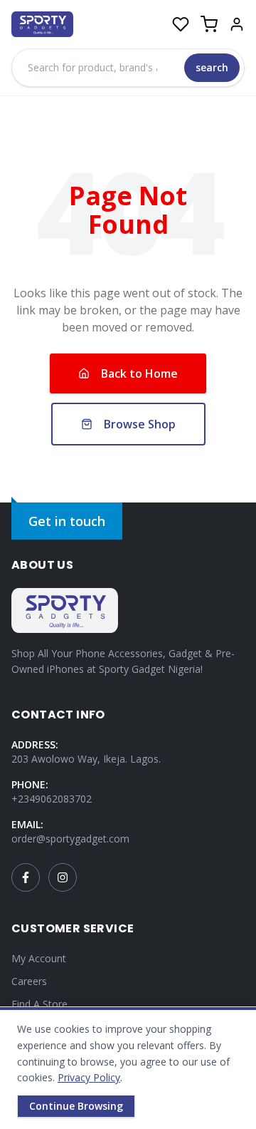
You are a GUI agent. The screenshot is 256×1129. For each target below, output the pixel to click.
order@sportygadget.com (70, 838)
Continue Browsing (76, 1106)
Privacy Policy (89, 1077)
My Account (38, 958)
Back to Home (139, 373)
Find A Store (39, 1004)
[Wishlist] (180, 24)
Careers (29, 981)
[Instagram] (62, 877)
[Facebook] (25, 877)
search (212, 67)
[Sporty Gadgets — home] (42, 24)
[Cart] (209, 24)
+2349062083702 (51, 798)
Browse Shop (140, 424)
